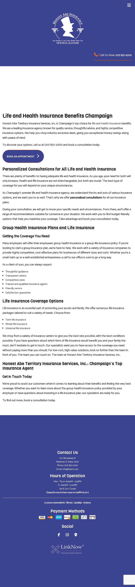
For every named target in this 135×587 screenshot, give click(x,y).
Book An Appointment (21, 156)
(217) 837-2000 (124, 55)
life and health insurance (106, 123)
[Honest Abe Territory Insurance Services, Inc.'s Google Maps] (76, 535)
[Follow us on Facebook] (59, 535)
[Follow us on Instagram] (67, 535)
